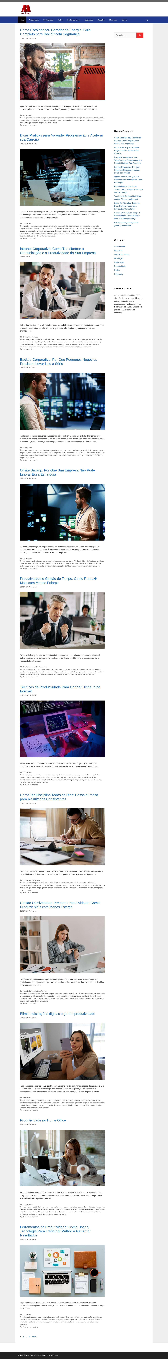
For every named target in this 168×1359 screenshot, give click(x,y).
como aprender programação (79, 226)
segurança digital (78, 455)
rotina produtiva (25, 890)
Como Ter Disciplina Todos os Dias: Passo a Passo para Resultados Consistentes (127, 206)
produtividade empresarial (43, 344)
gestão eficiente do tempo (71, 996)
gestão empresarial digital (29, 342)
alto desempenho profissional (33, 1100)
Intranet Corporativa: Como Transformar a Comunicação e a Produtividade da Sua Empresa (128, 160)
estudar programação (28, 231)
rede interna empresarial (62, 344)
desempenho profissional (63, 669)
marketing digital (60, 777)
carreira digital (45, 226)
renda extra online (94, 780)
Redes (60, 20)
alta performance (29, 669)
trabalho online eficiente (38, 1214)
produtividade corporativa (84, 998)
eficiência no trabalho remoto (68, 775)
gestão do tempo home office (43, 1209)
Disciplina (101, 20)
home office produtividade (64, 1209)
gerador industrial (86, 120)
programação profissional (56, 233)
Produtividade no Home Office (79, 1105)
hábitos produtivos (61, 888)
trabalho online (42, 782)
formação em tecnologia (45, 231)
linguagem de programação (65, 231)
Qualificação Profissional (29, 236)
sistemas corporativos (28, 347)
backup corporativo (50, 450)
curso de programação (37, 228)
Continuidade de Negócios (51, 453)
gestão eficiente (39, 672)
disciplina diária (47, 885)
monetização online (74, 777)
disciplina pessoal (78, 885)
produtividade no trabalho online (48, 780)
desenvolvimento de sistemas (67, 228)
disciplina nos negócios (62, 885)
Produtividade (34, 20)
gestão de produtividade (39, 996)
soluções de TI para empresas (69, 566)
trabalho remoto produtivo (56, 1214)
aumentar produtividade (31, 993)
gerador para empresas (37, 123)
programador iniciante (74, 233)
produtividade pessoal (96, 888)
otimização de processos (46, 998)
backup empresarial (79, 450)
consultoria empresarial (44, 669)
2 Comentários (28, 349)
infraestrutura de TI (46, 563)
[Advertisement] (128, 83)
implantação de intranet (48, 342)
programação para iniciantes (35, 233)
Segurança (89, 20)
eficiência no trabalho (93, 885)
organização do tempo (85, 672)
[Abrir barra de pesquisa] (147, 19)
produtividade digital (88, 777)
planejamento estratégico (65, 998)
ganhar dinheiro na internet (30, 777)
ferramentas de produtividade (50, 1103)
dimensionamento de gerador (93, 118)
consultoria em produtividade (73, 1100)
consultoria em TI (34, 453)
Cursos (124, 20)
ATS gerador (27, 118)
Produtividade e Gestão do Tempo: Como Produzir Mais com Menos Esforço (128, 189)
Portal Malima (52, 123)
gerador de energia (72, 120)
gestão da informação (94, 339)
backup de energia (39, 118)
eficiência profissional (80, 669)
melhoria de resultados (68, 672)
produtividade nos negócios (85, 674)
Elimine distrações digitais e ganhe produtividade (57, 1014)
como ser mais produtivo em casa (54, 1207)
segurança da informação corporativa (85, 344)
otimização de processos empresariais (86, 342)
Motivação (113, 20)
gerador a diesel (43, 120)
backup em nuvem (65, 450)
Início (22, 20)
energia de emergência (28, 120)
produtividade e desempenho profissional (90, 1209)
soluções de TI (91, 455)
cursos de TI (51, 228)
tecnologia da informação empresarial (50, 347)
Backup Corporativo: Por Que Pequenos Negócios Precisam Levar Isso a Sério (127, 170)
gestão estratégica (52, 672)
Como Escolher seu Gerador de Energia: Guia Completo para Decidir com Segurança (127, 141)
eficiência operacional (81, 1317)
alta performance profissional (33, 883)
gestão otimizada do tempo (92, 996)
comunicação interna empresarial (53, 339)
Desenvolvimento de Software (90, 228)
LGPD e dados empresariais (85, 453)
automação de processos (32, 1317)
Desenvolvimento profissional (30, 885)
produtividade (30, 674)
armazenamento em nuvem (33, 450)
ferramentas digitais (55, 1319)
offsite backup (59, 563)
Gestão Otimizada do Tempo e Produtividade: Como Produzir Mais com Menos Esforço (127, 216)
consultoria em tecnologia (75, 339)
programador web (89, 233)
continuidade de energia (73, 118)
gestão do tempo (26, 672)
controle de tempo (66, 1317)
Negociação (119, 262)
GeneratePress (52, 1355)
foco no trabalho (95, 669)
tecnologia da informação (90, 566)
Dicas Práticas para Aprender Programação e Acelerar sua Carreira (126, 150)
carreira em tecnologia (59, 226)
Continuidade (48, 20)
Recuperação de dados (43, 455)
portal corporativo (26, 344)
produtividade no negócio (57, 1322)
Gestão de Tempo (73, 20)
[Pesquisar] (139, 35)
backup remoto (57, 561)
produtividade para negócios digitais (74, 780)
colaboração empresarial (31, 339)
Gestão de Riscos (31, 563)
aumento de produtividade (32, 1207)
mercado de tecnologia (84, 231)
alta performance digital (31, 775)
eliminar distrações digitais (29, 1103)
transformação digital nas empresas (78, 347)
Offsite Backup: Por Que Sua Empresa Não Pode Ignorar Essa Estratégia (128, 180)
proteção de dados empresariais (76, 563)
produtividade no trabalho (65, 674)
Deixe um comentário (30, 125)
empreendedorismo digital (89, 775)
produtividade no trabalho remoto (79, 1212)
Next (35, 1337)
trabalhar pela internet (28, 782)
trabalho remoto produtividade (38, 1108)
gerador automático (57, 120)
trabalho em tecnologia (47, 236)
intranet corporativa (64, 342)
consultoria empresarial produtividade (81, 1207)
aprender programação (31, 226)
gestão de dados (68, 453)
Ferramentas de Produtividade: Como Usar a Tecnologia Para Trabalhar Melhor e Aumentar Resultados (55, 1231)
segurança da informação (62, 455)
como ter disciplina (51, 883)
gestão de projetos (70, 1319)
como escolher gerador (55, 118)
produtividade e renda (28, 780)
